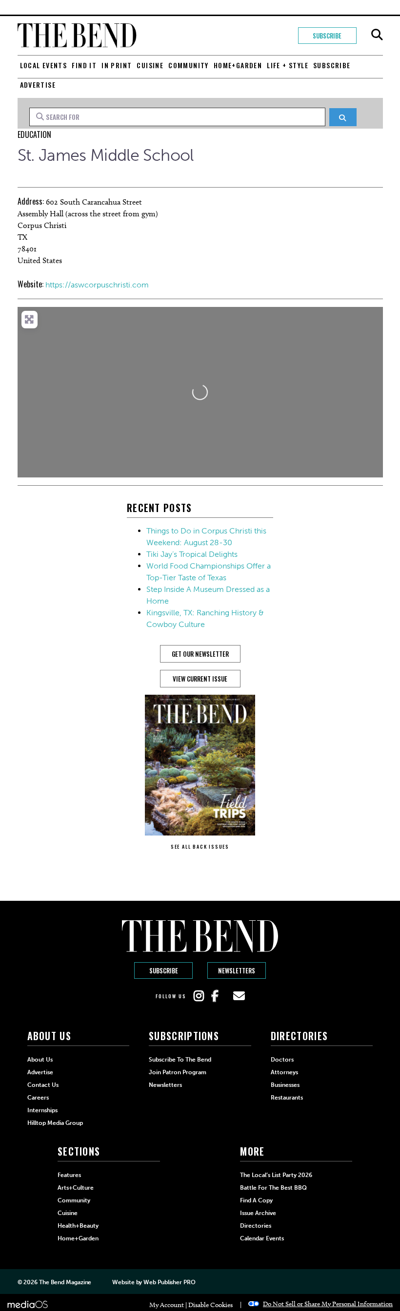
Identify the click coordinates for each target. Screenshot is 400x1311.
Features (69, 1175)
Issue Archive (258, 1213)
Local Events (43, 65)
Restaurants (287, 1097)
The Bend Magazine (65, 1282)
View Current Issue (200, 679)
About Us (40, 1059)
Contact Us (43, 1085)
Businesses (285, 1085)
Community (188, 65)
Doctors (282, 1059)
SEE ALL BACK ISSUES (200, 846)
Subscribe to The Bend (180, 1059)
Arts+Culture (76, 1187)
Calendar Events (262, 1238)
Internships (42, 1110)
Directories (255, 1225)
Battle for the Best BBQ (273, 1187)
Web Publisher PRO (169, 1282)
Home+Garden (238, 65)
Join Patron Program (177, 1072)
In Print (116, 65)
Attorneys (284, 1072)
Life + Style (287, 65)
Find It (84, 65)
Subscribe (327, 35)
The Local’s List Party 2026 (276, 1175)
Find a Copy (256, 1200)
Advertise (38, 84)
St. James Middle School (106, 155)
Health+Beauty (78, 1225)
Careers (38, 1097)
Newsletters (236, 970)
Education (34, 134)
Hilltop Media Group (55, 1123)
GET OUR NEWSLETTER (200, 654)
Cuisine (150, 65)
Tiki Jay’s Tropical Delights (192, 554)
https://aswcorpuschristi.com (97, 284)
